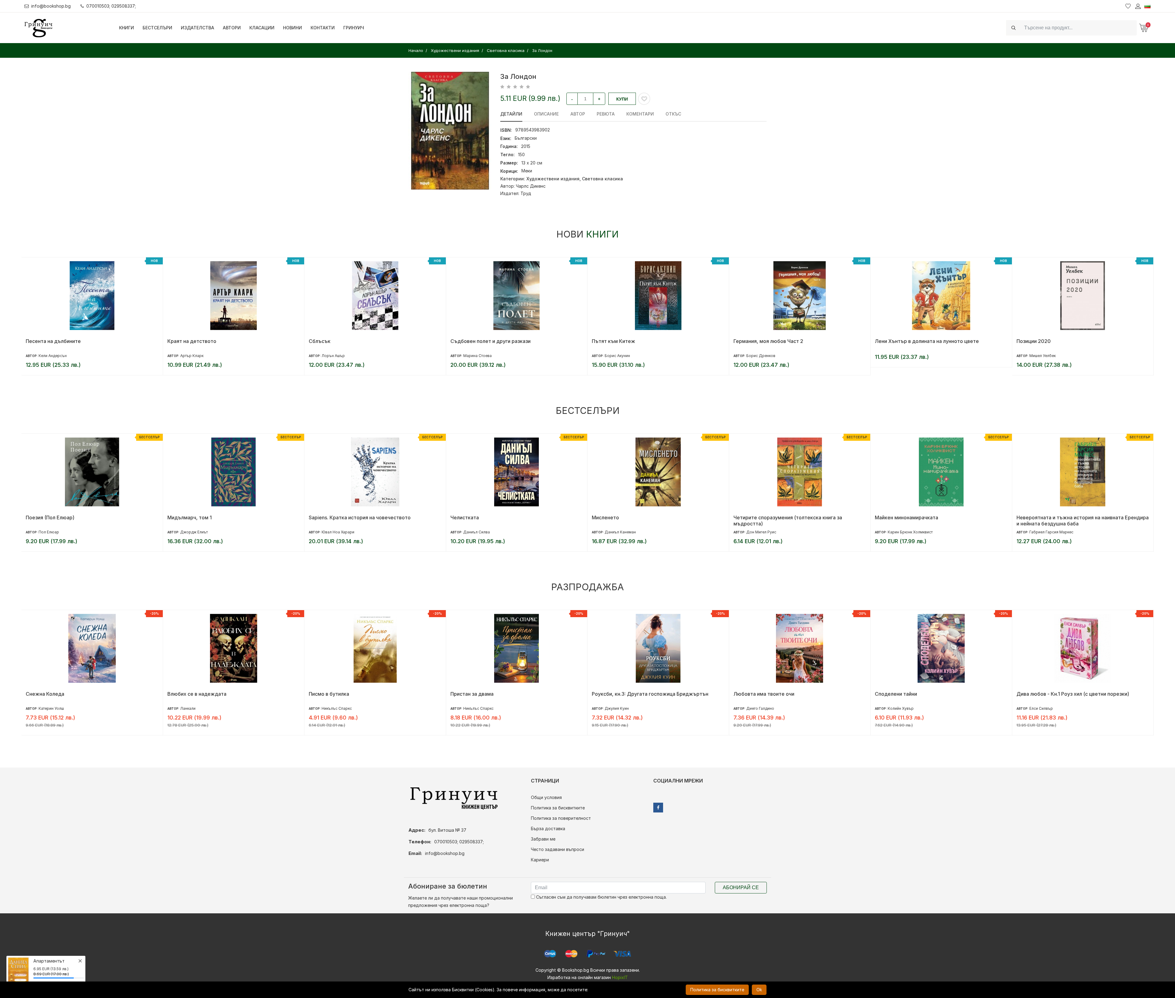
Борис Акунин (476, 355)
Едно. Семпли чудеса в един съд (1056, 517)
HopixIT (620, 977)
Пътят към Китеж (472, 341)
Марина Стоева (336, 355)
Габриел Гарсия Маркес (910, 532)
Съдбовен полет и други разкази (349, 341)
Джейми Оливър (1044, 532)
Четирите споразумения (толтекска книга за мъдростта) (646, 520)
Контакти (323, 27)
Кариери (540, 859)
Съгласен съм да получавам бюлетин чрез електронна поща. (601, 897)
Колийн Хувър (759, 708)
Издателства (197, 27)
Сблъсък (178, 341)
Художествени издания (553, 178)
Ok (759, 989)
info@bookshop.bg (51, 6)
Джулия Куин (475, 708)
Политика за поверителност (561, 818)
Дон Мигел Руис (620, 532)
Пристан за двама (330, 694)
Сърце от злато (1035, 694)
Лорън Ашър (191, 355)
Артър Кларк (50, 355)
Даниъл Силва (335, 532)
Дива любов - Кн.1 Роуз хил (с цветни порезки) (931, 694)
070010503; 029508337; (111, 6)
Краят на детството (50, 341)
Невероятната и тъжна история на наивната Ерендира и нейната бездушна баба (941, 520)
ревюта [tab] (606, 113)
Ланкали (46, 708)
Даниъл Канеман (478, 532)
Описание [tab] (546, 113)
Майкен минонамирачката (765, 517)
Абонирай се (741, 887)
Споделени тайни (754, 694)
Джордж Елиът (52, 532)
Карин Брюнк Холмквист (768, 532)
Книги (126, 27)
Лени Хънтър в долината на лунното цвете (785, 341)
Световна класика (602, 178)
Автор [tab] (577, 113)
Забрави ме (543, 838)
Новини (292, 27)
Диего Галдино (619, 708)
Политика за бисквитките (558, 807)
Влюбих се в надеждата (55, 694)
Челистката (323, 517)
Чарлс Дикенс (531, 186)
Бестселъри (157, 27)
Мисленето (464, 517)
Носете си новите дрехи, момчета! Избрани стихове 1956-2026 (1080, 344)
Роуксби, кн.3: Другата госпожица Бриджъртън (508, 694)
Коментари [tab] (640, 113)
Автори (232, 27)
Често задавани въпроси (557, 849)
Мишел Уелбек (901, 355)
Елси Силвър (900, 708)
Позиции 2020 (892, 341)
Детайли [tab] (511, 113)
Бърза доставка (548, 828)
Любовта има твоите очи (622, 694)
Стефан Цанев (1042, 355)
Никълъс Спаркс (195, 708)
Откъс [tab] (673, 113)
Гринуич (353, 27)
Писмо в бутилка (187, 694)
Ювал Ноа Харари (196, 532)
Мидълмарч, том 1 (48, 517)
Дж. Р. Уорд (1040, 708)
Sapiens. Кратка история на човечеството (218, 517)
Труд (525, 193)
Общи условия (546, 797)
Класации (261, 27)
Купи (622, 99)
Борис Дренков (619, 355)
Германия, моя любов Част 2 (627, 341)
